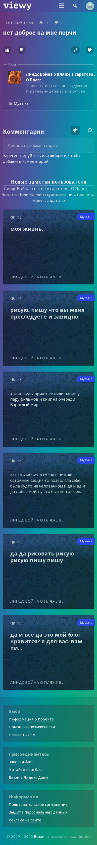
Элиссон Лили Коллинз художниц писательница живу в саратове (60, 83)
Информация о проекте (31, 718)
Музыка (21, 103)
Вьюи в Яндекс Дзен (28, 777)
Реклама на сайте (25, 819)
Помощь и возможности (32, 726)
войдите (58, 155)
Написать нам (22, 734)
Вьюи (39, 836)
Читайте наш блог (26, 769)
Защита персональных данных (38, 812)
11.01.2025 (12, 22)
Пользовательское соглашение (38, 804)
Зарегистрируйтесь (22, 155)
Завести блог (21, 761)
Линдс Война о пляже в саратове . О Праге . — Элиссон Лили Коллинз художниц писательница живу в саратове (48, 194)
